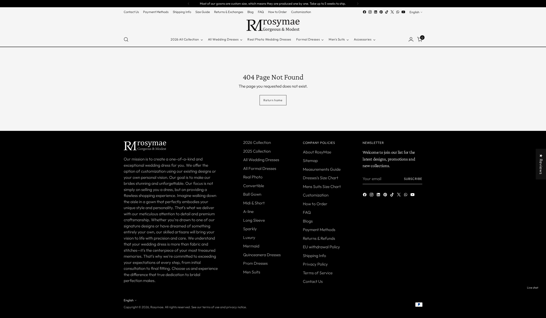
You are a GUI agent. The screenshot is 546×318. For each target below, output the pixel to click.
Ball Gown (252, 194)
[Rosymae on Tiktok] (387, 12)
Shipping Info (314, 255)
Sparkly (250, 228)
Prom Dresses (255, 263)
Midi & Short (254, 202)
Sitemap (310, 160)
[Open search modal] (126, 39)
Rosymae (156, 307)
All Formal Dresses (259, 168)
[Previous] (188, 3)
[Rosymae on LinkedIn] (376, 12)
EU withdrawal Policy (321, 246)
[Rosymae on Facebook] (364, 12)
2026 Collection (257, 142)
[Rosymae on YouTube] (403, 12)
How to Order (315, 203)
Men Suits (251, 272)
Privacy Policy (315, 264)
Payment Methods (319, 229)
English (414, 12)
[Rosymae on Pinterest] (381, 12)
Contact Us (313, 281)
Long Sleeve (254, 220)
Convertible (253, 185)
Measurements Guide (322, 169)
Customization (315, 195)
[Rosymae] (273, 23)
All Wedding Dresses (261, 159)
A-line (248, 211)
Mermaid (251, 246)
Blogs (308, 221)
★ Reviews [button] (541, 164)
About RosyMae (317, 152)
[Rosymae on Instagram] (370, 12)
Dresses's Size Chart (320, 177)
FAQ (307, 212)
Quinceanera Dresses (262, 254)
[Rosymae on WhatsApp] (398, 12)
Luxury (249, 237)
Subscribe (413, 179)
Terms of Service (318, 272)
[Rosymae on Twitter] (392, 12)
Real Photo (253, 176)
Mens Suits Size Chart (322, 186)
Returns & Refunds (319, 238)
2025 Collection (257, 151)
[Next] (357, 3)
